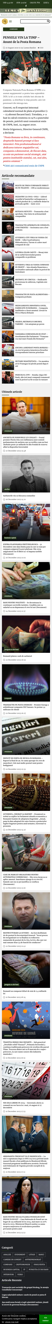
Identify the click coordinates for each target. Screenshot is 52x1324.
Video (20, 1274)
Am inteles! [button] (46, 1319)
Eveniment (20, 1254)
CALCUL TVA (35, 2)
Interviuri (8, 1274)
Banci (41, 1254)
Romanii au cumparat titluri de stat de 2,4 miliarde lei (24, 992)
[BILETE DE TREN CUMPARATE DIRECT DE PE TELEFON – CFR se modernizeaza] (8, 187)
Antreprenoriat (33, 1259)
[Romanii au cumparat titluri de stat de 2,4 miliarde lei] (26, 969)
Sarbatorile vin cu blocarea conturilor (19, 496)
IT (24, 1269)
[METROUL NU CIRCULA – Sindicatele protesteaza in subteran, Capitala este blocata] (8, 282)
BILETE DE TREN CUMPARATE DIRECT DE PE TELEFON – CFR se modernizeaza (32, 186)
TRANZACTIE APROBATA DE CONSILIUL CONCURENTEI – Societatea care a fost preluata (32, 227)
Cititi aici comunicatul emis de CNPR (24, 165)
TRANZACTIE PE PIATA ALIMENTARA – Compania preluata (32, 295)
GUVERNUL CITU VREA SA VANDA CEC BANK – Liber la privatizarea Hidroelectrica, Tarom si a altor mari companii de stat (31, 241)
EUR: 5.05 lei (21, 2)
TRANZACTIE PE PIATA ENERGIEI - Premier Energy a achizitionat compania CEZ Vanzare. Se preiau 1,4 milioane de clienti (26, 707)
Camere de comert (12, 1259)
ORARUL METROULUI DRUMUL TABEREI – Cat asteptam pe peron (29, 323)
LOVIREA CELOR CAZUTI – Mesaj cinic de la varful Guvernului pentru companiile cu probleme (31, 254)
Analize (7, 1254)
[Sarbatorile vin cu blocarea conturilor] (26, 473)
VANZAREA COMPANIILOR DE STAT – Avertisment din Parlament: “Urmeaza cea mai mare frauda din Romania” (31, 336)
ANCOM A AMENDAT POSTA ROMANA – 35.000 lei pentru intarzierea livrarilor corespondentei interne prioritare (32, 350)
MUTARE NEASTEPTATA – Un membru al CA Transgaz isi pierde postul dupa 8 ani (32, 363)
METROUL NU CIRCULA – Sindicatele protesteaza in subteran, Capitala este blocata (31, 282)
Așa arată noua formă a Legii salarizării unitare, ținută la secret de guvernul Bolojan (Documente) (25, 1303)
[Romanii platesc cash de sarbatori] (26, 634)
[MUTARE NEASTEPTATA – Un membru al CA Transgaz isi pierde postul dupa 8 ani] (8, 364)
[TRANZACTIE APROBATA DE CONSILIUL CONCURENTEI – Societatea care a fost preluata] (8, 228)
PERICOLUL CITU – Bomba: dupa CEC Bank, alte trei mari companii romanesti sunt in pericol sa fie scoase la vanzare (32, 377)
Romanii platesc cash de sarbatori (17, 656)
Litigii (32, 1254)
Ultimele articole (12, 391)
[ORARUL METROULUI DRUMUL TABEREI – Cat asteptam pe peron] (8, 323)
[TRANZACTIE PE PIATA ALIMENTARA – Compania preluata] (8, 296)
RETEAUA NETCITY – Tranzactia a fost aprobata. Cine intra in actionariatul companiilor (31, 213)
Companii (7, 1264)
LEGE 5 (46, 2)
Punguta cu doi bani (38, 1269)
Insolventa (39, 1264)
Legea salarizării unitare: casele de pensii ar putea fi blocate (24, 1296)
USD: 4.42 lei (8, 2)
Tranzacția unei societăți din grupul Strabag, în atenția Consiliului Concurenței (25, 1288)
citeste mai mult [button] (11, 1322)
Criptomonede (23, 1264)
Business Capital (11, 1269)
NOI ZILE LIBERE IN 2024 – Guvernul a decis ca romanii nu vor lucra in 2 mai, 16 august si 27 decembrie (23, 1105)
